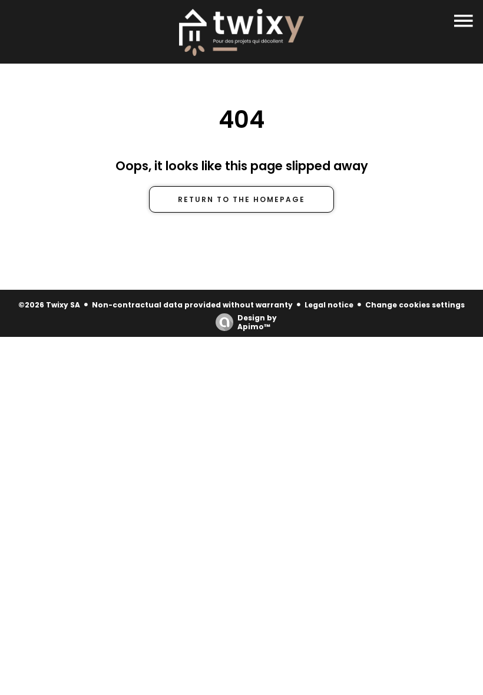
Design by (257, 322)
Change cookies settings (415, 305)
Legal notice (329, 305)
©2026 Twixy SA (49, 305)
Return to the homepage (241, 199)
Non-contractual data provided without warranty (192, 305)
